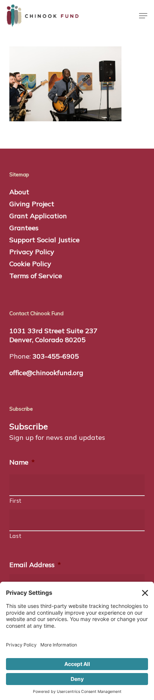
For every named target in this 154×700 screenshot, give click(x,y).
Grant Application (38, 215)
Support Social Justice (44, 239)
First (16, 500)
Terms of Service (35, 275)
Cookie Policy (30, 263)
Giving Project (31, 204)
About (19, 192)
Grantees (23, 227)
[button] (143, 15)
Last (16, 535)
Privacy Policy (31, 251)
